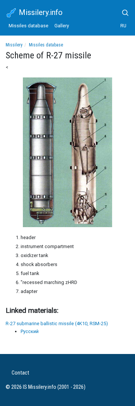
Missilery (14, 45)
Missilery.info (40, 12)
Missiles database (28, 25)
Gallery (61, 25)
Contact (20, 373)
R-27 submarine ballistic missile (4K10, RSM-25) (57, 323)
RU (123, 25)
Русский (30, 331)
